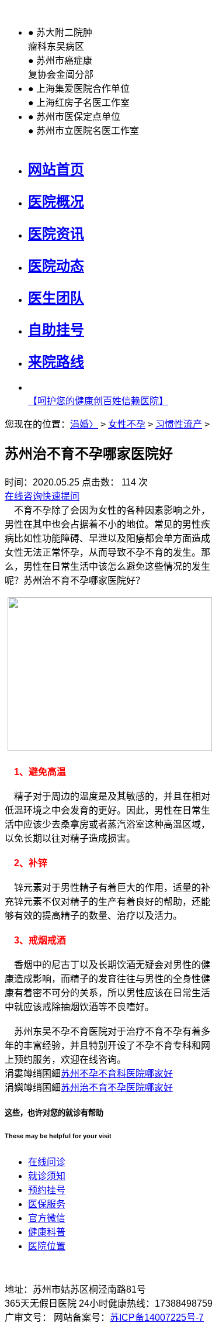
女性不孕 (126, 424)
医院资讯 (56, 234)
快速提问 (60, 496)
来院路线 (56, 362)
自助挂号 (56, 329)
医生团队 (56, 298)
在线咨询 (23, 496)
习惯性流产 (178, 424)
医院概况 (56, 201)
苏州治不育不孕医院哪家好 (117, 1088)
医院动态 (56, 266)
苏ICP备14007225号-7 (157, 1317)
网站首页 (56, 169)
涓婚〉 (84, 424)
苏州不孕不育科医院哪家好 (117, 1074)
